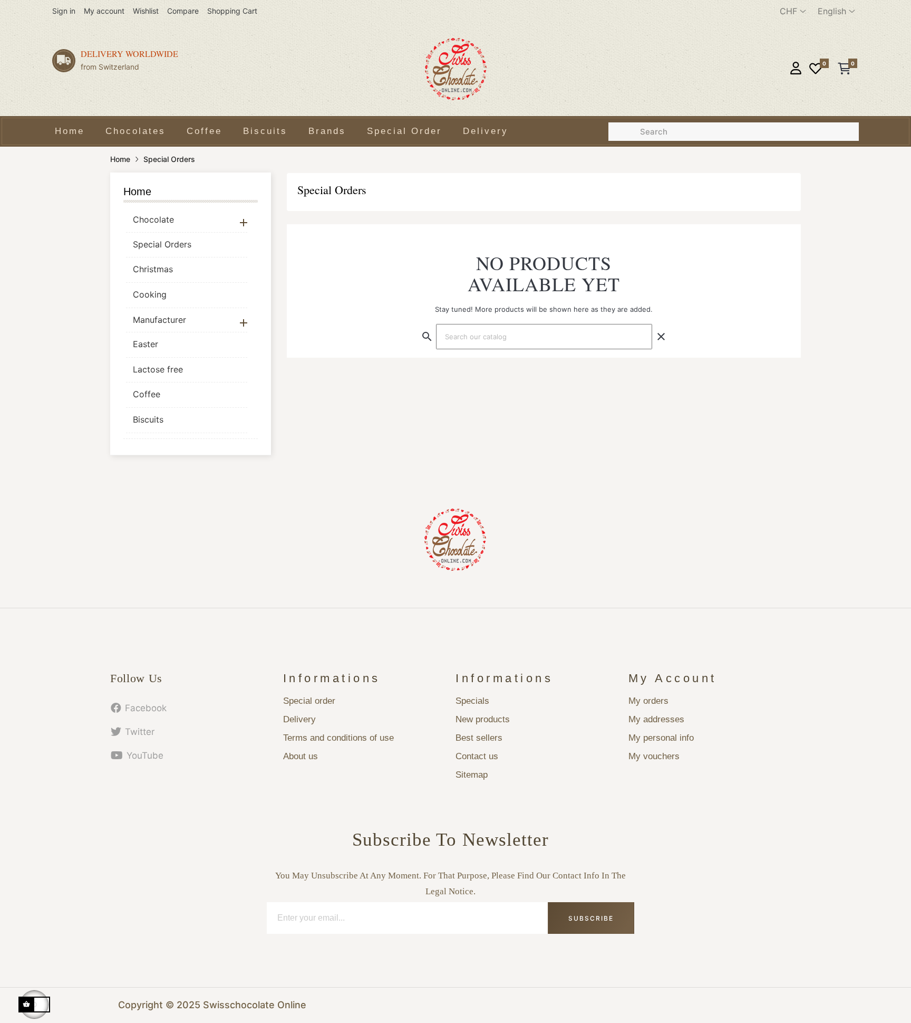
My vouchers (654, 756)
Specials (472, 701)
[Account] (795, 69)
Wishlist (146, 10)
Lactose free (158, 369)
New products (483, 719)
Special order (309, 701)
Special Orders (162, 244)
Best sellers (479, 738)
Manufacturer (159, 319)
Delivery (299, 719)
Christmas (153, 269)
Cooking (150, 294)
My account (104, 10)
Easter (145, 344)
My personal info (661, 738)
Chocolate (153, 219)
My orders (648, 701)
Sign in (63, 10)
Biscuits (148, 419)
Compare (183, 10)
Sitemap (472, 775)
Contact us (477, 756)
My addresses (656, 719)
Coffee (146, 394)
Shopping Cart (232, 10)
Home (137, 191)
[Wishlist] (815, 69)
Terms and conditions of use (338, 738)
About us (300, 756)
